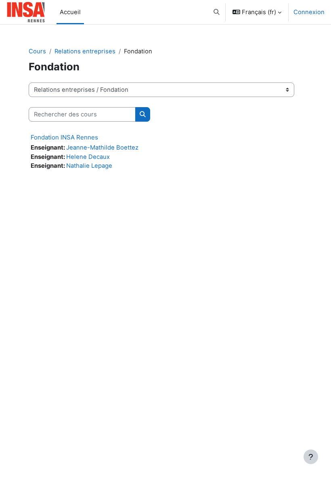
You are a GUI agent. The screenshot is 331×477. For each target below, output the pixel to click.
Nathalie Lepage (89, 165)
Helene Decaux (88, 156)
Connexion (309, 12)
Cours (37, 51)
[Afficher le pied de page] (311, 457)
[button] (216, 12)
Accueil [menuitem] (70, 12)
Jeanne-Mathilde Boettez (102, 147)
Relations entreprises (84, 51)
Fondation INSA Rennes (64, 137)
